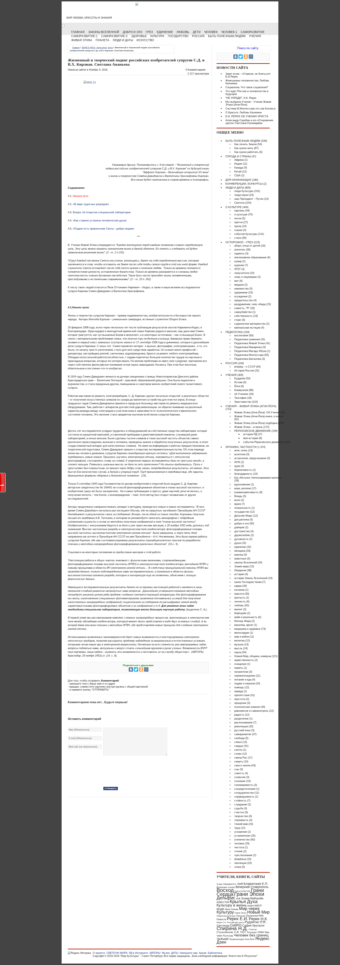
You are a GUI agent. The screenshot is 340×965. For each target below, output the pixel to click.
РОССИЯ (198, 36)
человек (239, 843)
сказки (238, 229)
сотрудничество (244, 792)
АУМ (237, 462)
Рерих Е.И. (237, 918)
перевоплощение (244, 675)
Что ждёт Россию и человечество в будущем (246, 92)
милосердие (241, 632)
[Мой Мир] (146, 669)
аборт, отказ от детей (247, 245)
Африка (239, 159)
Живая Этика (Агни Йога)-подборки (255, 422)
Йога (237, 386)
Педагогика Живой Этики (249, 343)
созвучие (239, 777)
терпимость (241, 819)
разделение (241, 718)
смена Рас (240, 757)
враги (237, 503)
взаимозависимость (246, 492)
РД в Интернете (138, 952)
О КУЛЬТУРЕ (233, 207)
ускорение (240, 831)
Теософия (240, 397)
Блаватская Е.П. (256, 884)
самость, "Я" (242, 308)
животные (240, 558)
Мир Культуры (95, 10)
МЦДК (220, 909)
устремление (242, 835)
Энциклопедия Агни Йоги (241, 939)
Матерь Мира (242, 620)
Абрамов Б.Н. (230, 884)
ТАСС (243, 932)
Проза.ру (240, 916)
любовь (239, 605)
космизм (239, 589)
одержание (241, 292)
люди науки (101, 47)
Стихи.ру (253, 929)
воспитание (241, 335)
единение (240, 546)
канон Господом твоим (248, 581)
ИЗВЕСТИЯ (223, 902)
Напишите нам (188, 952)
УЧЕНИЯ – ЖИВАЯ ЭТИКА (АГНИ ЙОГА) (250, 406)
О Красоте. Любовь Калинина (243, 112)
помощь (239, 687)
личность (240, 601)
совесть (239, 773)
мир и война (241, 636)
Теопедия (252, 932)
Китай (237, 171)
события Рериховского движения (263, 441)
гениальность (242, 507)
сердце (238, 745)
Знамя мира (241, 566)
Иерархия (240, 570)
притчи (238, 222)
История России (244, 370)
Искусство (145, 40)
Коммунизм (241, 389)
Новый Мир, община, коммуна (252, 656)
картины (239, 210)
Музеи (166, 952)
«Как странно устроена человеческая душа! (99, 220)
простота (239, 699)
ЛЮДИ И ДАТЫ (88, 47)
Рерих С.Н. (221, 922)
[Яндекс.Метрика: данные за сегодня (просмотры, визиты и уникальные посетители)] (79, 952)
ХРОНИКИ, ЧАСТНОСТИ (241, 446)
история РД (250, 434)
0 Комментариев (195, 69)
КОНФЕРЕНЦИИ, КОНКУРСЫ (244, 183)
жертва (238, 554)
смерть (238, 761)
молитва (239, 640)
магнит (238, 609)
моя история (250, 438)
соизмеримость (243, 784)
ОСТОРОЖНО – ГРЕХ (239, 242)
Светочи (239, 202)
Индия (238, 163)
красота (239, 593)
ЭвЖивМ (222, 939)
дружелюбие (242, 535)
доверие (239, 527)
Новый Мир (258, 912)
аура (237, 465)
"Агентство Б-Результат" (243, 955)
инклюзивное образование (250, 257)
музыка (238, 644)
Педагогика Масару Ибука (250, 350)
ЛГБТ (237, 269)
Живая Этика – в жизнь (248, 426)
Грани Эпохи (249, 894)
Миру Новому (231, 909)
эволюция (240, 862)
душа (237, 542)
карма (238, 585)
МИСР (258, 905)
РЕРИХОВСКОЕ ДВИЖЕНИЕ (252, 430)
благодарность (243, 473)
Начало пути (80, 195)
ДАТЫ (174, 952)
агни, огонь (240, 450)
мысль (238, 648)
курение (239, 265)
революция (241, 726)
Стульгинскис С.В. (228, 932)
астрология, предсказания (250, 458)
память (238, 667)
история (239, 574)
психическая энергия (247, 706)
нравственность (244, 659)
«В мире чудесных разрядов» (91, 204)
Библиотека (215, 952)
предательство (243, 300)
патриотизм (241, 671)
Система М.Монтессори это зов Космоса (250, 108)
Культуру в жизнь (232, 905)
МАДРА (250, 906)
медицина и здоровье (247, 628)
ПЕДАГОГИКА (234, 331)
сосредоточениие (245, 788)
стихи (237, 237)
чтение (238, 851)
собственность (243, 315)
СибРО (236, 925)
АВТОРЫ (154, 952)
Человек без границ (251, 935)
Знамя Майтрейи (252, 898)
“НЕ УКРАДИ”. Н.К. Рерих (240, 97)
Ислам (238, 382)
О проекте (99, 952)
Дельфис (226, 897)
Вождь (238, 496)
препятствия (242, 695)
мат (236, 280)
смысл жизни (242, 765)
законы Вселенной (245, 562)
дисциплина (241, 519)
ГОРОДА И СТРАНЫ (238, 156)
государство (241, 511)
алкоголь (239, 249)
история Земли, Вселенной (250, 578)
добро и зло (241, 523)
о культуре (240, 214)
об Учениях (241, 393)
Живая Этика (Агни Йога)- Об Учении (257, 412)
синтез (238, 749)
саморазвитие (242, 734)
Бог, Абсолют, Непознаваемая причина (257, 477)
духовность (241, 539)
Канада (238, 167)
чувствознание (243, 855)
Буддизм (239, 378)
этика (237, 866)
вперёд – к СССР (244, 366)
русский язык (242, 730)
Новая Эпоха (240, 913)
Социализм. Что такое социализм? (246, 87)
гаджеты (239, 253)
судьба (238, 808)
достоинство (242, 531)
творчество (241, 816)
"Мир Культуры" (130, 955)
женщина (239, 550)
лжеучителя (241, 272)
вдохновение (242, 484)
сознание (239, 780)
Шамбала (240, 859)
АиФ (240, 883)
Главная (76, 47)
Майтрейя (240, 613)
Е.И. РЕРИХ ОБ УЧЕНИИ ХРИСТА (246, 116)
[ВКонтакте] (131, 669)
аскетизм (239, 454)
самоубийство (243, 311)
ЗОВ (238, 898)
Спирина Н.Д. (232, 928)
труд (237, 827)
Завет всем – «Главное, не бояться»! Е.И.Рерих (247, 75)
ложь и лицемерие (245, 276)
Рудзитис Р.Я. (255, 922)
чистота (239, 847)
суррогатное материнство (249, 323)
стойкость (240, 800)
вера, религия (242, 488)
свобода (239, 738)
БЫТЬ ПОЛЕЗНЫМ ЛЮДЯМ (242, 140)
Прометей (252, 915)
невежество (241, 288)
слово (238, 753)
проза (237, 226)
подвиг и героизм (244, 683)
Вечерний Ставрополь (252, 887)
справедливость (244, 796)
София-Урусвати (253, 925)
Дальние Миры (243, 515)
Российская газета (235, 922)
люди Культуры (243, 190)
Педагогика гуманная (247, 339)
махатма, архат (243, 624)
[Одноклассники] (141, 669)
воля (237, 499)
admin (82, 69)
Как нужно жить (243, 148)
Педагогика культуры (226, 916)
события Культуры (245, 233)
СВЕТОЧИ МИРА (117, 952)
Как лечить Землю (245, 144)
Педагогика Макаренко (248, 347)
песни (237, 218)
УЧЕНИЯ (231, 374)
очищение (240, 663)
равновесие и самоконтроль (251, 710)
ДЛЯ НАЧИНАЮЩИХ (238, 179)
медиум (239, 284)
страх (237, 319)
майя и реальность (245, 617)
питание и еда (242, 679)
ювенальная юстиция (247, 327)
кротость (239, 597)
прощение (240, 702)
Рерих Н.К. (258, 919)
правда (238, 691)
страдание (240, 804)
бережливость (243, 469)
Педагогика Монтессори (249, 354)
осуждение (241, 296)
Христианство (242, 401)
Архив (202, 952)
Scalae (219, 884)
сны (236, 769)
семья (238, 741)
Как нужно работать (246, 151)
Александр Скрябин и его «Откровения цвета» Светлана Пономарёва (249, 122)
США (237, 175)
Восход (225, 890)
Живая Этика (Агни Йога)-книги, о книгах (258, 416)
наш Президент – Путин (248, 198)
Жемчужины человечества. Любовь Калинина (247, 82)
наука (110, 47)
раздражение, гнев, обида (250, 304)
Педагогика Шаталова (247, 358)
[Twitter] (136, 669)
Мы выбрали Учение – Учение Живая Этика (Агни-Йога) (248, 103)
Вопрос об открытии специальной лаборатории (102, 212)
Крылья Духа (243, 901)
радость (239, 714)
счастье (239, 812)
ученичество (242, 839)
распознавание (243, 722)
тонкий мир (241, 823)
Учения (255, 36)
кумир (238, 261)
